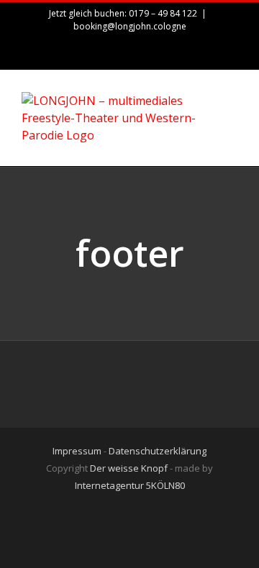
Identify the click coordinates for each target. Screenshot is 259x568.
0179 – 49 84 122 (163, 13)
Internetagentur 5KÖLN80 (130, 485)
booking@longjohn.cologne (129, 26)
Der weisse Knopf (129, 468)
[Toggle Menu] (226, 118)
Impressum (77, 450)
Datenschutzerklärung (157, 450)
